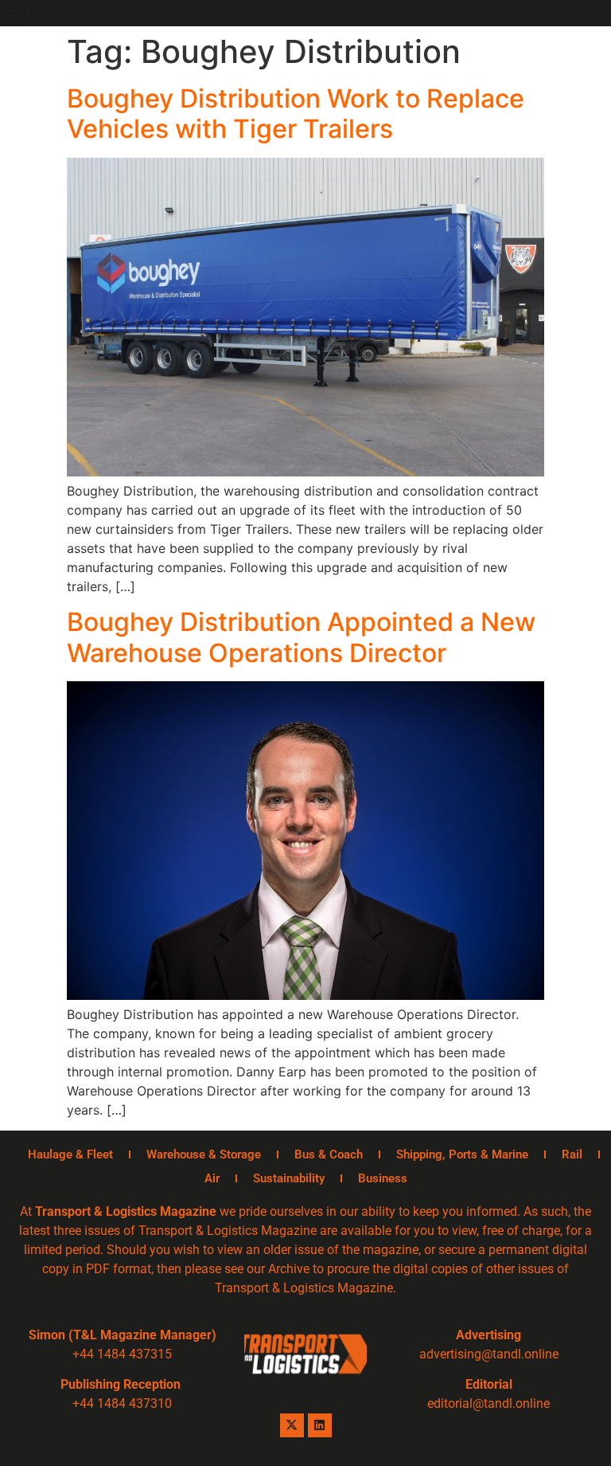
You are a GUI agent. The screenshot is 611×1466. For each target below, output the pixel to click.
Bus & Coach (328, 1154)
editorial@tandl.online (488, 1403)
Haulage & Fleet (70, 1154)
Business (382, 1178)
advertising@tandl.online (488, 1354)
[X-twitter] (292, 1425)
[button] (13, 13)
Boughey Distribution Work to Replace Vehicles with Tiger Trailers (295, 113)
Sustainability (289, 1178)
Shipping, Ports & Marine (462, 1154)
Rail (572, 1154)
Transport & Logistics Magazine (125, 1211)
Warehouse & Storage (203, 1154)
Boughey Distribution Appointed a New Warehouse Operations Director (301, 637)
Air (212, 1178)
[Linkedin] (320, 1425)
